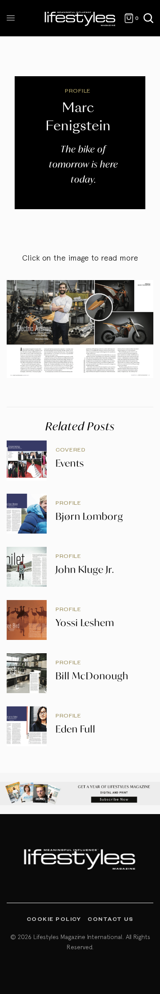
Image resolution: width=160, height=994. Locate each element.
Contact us (110, 918)
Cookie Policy (54, 918)
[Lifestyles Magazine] (80, 18)
